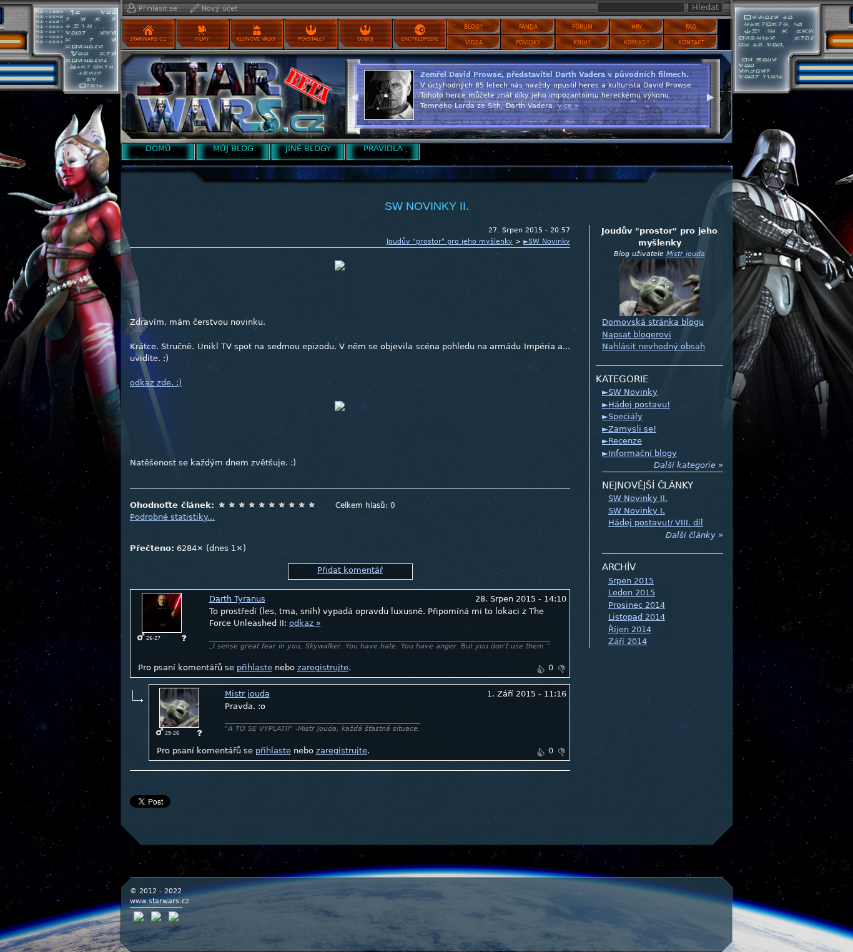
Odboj (365, 39)
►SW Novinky (546, 241)
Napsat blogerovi (636, 334)
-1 (561, 669)
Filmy (202, 39)
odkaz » (305, 623)
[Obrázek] (350, 275)
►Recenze (622, 440)
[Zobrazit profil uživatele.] (162, 612)
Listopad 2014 (636, 617)
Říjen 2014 (629, 629)
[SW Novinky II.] (230, 96)
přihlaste (254, 667)
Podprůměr (252, 505)
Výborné (292, 505)
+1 (540, 669)
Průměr (262, 505)
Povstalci (311, 39)
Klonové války (256, 39)
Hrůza (232, 505)
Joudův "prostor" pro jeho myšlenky (450, 241)
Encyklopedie (419, 39)
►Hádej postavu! (636, 404)
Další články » (694, 535)
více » (661, 116)
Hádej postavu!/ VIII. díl (655, 522)
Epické (312, 505)
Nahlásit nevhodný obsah (653, 346)
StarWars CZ (148, 39)
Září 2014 (627, 641)
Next (710, 95)
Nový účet (219, 8)
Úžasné (302, 505)
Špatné (242, 505)
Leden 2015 (631, 592)
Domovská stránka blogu (653, 322)
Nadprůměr (272, 505)
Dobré (282, 505)
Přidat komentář (350, 570)
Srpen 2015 (631, 580)
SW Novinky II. (638, 498)
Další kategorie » (688, 465)
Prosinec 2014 (636, 605)
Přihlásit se (158, 8)
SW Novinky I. (636, 510)
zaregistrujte (322, 667)
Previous (354, 95)
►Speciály (622, 416)
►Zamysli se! (629, 429)
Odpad (222, 505)
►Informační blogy (639, 453)
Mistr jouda (247, 693)
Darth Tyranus (237, 598)
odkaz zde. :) (156, 382)
